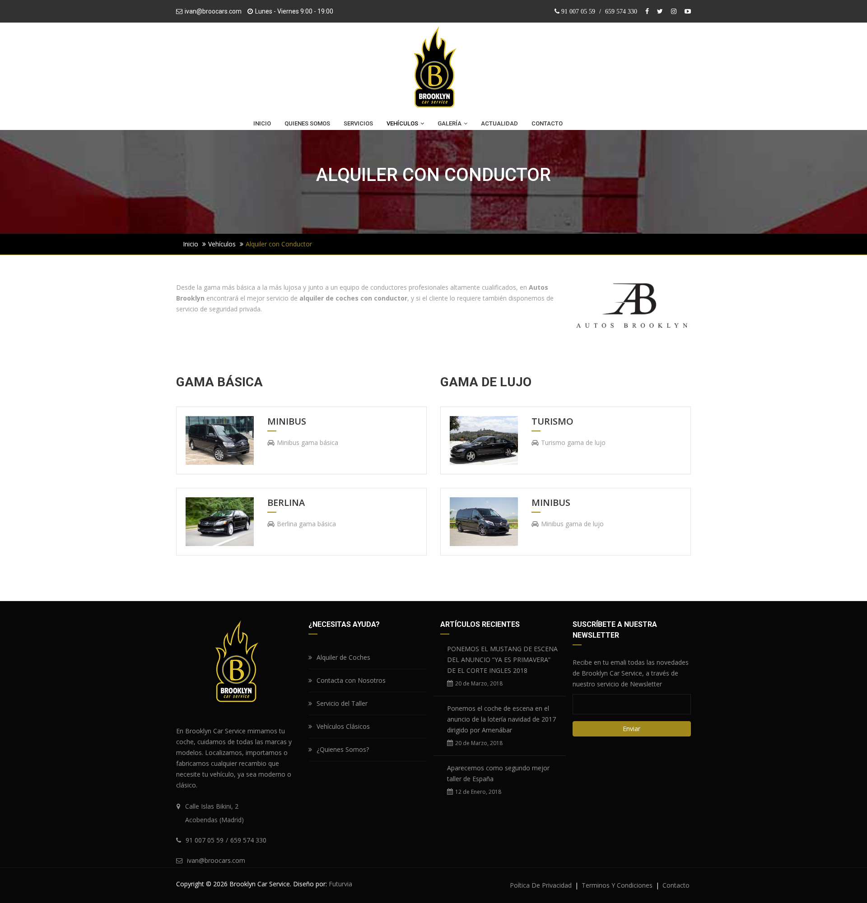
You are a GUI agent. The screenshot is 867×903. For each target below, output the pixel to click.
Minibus (286, 421)
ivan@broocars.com (213, 11)
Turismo (552, 421)
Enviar (631, 728)
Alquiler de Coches (343, 657)
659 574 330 (621, 11)
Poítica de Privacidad (541, 885)
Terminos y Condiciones (617, 885)
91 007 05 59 (578, 11)
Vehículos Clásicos (343, 726)
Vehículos (222, 244)
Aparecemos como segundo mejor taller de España (498, 773)
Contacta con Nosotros (351, 680)
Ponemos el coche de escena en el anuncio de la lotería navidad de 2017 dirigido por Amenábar (501, 719)
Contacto (676, 885)
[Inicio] (433, 69)
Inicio (190, 244)
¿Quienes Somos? (343, 749)
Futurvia (340, 884)
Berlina (286, 503)
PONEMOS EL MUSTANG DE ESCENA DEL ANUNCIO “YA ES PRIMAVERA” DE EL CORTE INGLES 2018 (502, 659)
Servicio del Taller (342, 703)
